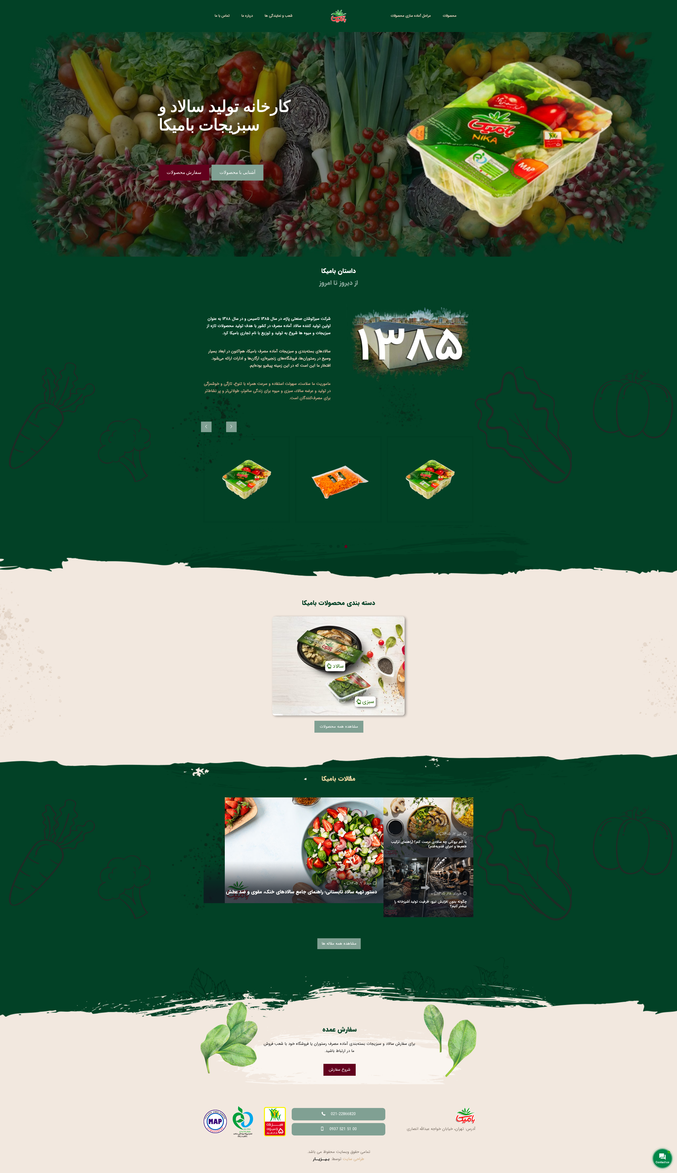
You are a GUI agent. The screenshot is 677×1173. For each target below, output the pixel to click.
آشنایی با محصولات (237, 172)
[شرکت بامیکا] (339, 16)
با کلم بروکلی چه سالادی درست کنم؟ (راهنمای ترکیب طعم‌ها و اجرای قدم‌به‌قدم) (429, 844)
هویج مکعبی (363, 529)
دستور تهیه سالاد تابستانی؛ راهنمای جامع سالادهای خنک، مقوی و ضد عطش (301, 891)
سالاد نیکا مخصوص (448, 529)
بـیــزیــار (321, 1159)
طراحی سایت (353, 1159)
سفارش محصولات (184, 172)
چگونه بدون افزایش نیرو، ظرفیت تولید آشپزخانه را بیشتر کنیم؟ (430, 904)
